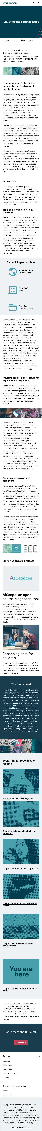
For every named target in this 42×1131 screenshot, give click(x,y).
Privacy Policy (27, 1123)
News (5, 1082)
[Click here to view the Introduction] (21, 781)
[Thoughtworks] (10, 3)
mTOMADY (10, 423)
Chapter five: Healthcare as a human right (20, 989)
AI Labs (6, 1078)
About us (6, 1061)
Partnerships (7, 1069)
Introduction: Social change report (19, 798)
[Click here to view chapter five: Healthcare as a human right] (21, 971)
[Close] (39, 1101)
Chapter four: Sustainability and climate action (18, 944)
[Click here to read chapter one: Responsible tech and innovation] (21, 813)
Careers (6, 1090)
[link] (21, 1042)
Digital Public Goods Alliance (14, 356)
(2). (12, 396)
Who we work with (10, 1073)
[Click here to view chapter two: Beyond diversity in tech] (21, 851)
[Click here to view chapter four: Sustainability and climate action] (21, 926)
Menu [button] (35, 3)
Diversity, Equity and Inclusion (14, 1086)
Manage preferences (21, 1127)
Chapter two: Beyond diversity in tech (21, 868)
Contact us (7, 1094)
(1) (31, 368)
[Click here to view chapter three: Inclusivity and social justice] (21, 886)
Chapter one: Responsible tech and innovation (19, 832)
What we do (7, 1065)
